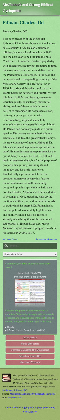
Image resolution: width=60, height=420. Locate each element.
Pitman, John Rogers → (46, 239)
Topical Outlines (30, 338)
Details (10, 327)
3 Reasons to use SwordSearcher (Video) (26, 330)
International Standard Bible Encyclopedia (30, 350)
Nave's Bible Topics (30, 344)
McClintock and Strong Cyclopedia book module (32, 393)
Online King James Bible (30, 356)
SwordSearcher (15, 397)
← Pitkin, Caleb (10, 239)
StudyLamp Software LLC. (14, 390)
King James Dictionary (30, 362)
